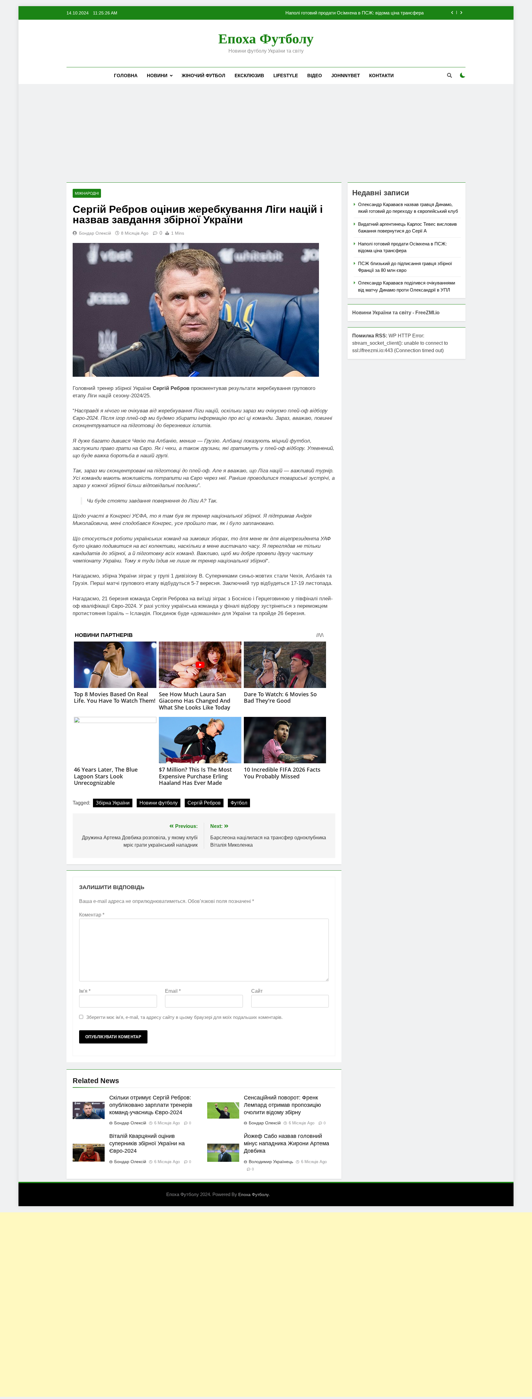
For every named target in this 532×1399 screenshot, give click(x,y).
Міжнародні (87, 193)
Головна (126, 75)
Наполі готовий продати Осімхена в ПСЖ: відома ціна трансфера (354, 12)
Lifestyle (285, 75)
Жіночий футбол (203, 75)
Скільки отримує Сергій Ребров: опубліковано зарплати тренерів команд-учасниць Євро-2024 (150, 1105)
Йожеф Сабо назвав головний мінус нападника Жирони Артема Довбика (286, 1143)
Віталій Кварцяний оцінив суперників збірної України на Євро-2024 (147, 1143)
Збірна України (113, 802)
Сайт (257, 991)
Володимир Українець (271, 1161)
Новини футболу (158, 802)
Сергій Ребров (204, 802)
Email (173, 991)
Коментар (91, 914)
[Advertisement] (266, 133)
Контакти (381, 75)
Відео (314, 75)
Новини (157, 75)
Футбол (239, 802)
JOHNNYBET (345, 75)
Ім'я (85, 991)
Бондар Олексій (95, 233)
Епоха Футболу (266, 38)
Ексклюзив (249, 75)
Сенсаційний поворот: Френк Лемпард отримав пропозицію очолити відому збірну (282, 1105)
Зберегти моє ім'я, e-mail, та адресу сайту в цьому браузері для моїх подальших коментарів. (184, 1017)
